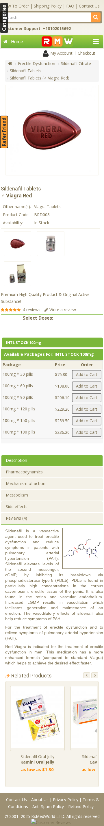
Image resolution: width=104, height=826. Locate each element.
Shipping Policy (48, 6)
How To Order (15, 6)
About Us (40, 799)
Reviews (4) (16, 518)
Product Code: (16, 214)
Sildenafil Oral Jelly (37, 759)
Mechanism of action (25, 483)
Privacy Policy (65, 799)
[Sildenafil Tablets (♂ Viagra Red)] (17, 243)
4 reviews (31, 309)
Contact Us (89, 6)
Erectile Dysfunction (36, 63)
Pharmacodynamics (24, 472)
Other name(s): (17, 206)
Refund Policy (81, 806)
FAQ (70, 6)
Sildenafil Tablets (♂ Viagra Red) (39, 78)
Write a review (62, 309)
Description (16, 460)
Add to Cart (86, 374)
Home (17, 42)
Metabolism (17, 495)
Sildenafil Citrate (76, 63)
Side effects (16, 506)
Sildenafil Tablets (25, 70)
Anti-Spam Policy (48, 806)
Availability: (13, 222)
